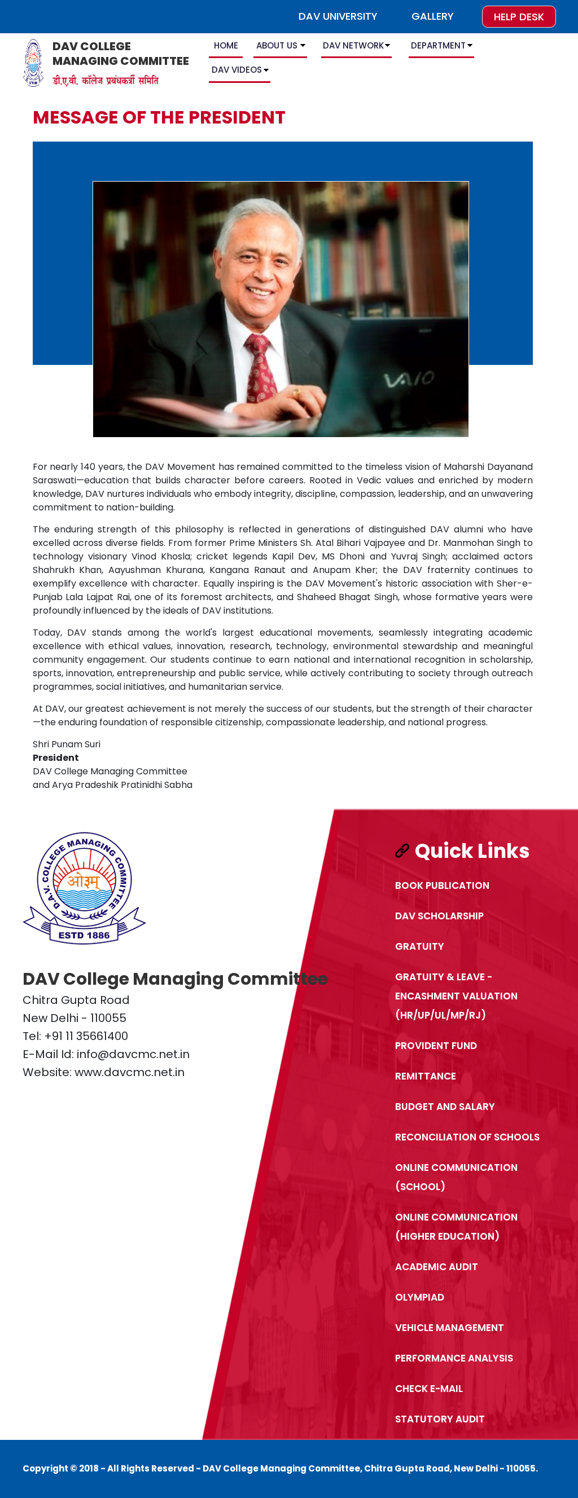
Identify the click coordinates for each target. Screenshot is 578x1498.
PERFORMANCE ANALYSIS (454, 1358)
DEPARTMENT (438, 45)
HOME (226, 45)
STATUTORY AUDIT (440, 1419)
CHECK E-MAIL (429, 1388)
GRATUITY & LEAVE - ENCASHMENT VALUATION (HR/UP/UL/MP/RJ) (456, 996)
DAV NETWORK (353, 45)
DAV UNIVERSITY (338, 16)
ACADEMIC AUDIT (436, 1267)
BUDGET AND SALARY (445, 1106)
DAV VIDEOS (237, 70)
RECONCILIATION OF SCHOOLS (467, 1137)
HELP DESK (519, 17)
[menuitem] (227, 47)
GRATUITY (419, 946)
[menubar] (379, 59)
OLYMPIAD (419, 1297)
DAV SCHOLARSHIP (439, 916)
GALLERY (432, 16)
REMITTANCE (425, 1076)
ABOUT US (276, 45)
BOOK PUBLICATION (442, 885)
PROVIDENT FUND (436, 1045)
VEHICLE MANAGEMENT (449, 1327)
